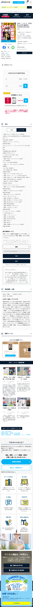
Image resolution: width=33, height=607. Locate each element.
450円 (20, 79)
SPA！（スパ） (23, 11)
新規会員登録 (16, 462)
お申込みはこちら (10, 355)
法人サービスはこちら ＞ (8, 471)
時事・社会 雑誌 (15, 433)
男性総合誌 (16, 11)
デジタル (7, 86)
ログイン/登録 (18, 2)
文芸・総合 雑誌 (8, 11)
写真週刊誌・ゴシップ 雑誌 (21, 434)
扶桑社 (6, 53)
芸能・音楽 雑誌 (6, 434)
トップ (2, 11)
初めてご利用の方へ (16, 468)
